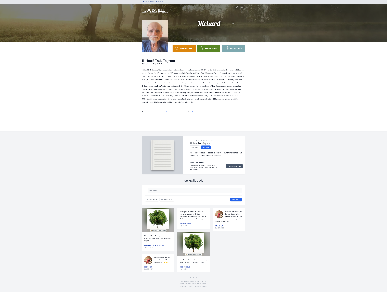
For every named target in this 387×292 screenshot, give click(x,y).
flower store (196, 112)
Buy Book (206, 147)
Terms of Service (199, 283)
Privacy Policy (188, 283)
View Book (194, 147)
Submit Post (236, 199)
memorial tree (166, 112)
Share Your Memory (234, 166)
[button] (158, 220)
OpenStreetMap (195, 286)
